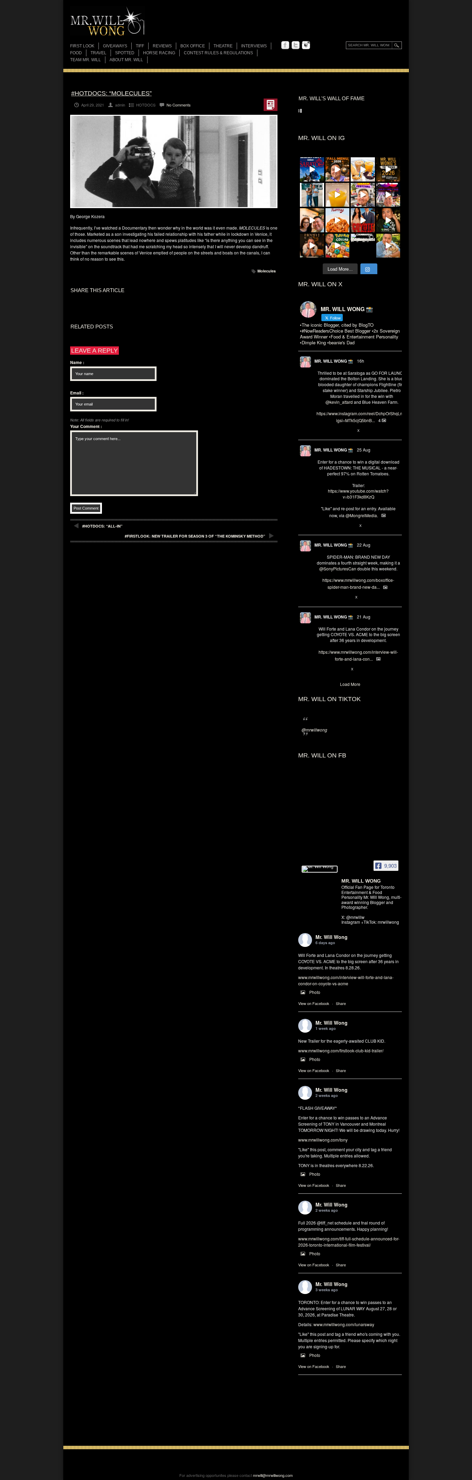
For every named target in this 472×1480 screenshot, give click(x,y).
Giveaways (115, 46)
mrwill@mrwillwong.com (273, 1475)
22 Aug (363, 545)
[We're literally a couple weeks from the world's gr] (388, 169)
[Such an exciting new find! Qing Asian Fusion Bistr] (388, 220)
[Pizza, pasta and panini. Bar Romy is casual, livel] (337, 220)
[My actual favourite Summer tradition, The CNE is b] (388, 195)
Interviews (254, 46)
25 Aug (363, 450)
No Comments (179, 105)
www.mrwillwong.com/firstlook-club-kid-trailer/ (341, 1050)
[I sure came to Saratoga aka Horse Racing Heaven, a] (312, 169)
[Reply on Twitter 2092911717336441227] (320, 431)
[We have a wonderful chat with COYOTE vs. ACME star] (363, 220)
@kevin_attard (339, 402)
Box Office (192, 46)
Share (341, 1003)
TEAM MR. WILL (85, 59)
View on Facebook (313, 1003)
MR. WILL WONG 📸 (333, 361)
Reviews (162, 46)
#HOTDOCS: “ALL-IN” (102, 526)
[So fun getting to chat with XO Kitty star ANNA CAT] (312, 220)
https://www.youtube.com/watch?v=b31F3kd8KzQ (358, 494)
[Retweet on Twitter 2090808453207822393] (331, 669)
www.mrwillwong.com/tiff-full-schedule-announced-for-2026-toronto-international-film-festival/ (348, 1242)
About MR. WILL (126, 59)
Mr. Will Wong (331, 936)
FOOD (76, 52)
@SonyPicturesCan (337, 568)
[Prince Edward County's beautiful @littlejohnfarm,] (363, 246)
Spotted (124, 52)
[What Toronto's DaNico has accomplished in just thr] (337, 195)
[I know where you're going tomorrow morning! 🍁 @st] (337, 169)
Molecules (266, 270)
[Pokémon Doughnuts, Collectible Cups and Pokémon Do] (337, 246)
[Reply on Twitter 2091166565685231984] (320, 598)
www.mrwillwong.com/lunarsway (343, 1324)
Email (77, 393)
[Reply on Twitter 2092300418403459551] (320, 526)
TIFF (140, 46)
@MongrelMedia (361, 515)
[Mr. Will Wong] (320, 869)
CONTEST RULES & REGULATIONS (218, 52)
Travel (98, 52)
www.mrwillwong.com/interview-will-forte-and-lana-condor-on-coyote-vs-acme (346, 980)
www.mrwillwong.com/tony (323, 1140)
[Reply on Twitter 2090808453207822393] (320, 669)
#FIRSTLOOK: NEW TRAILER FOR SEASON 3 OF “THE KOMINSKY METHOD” (195, 536)
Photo (314, 992)
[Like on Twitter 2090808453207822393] (343, 669)
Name (77, 362)
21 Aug (363, 617)
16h (360, 361)
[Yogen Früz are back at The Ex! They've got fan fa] (363, 169)
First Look (82, 46)
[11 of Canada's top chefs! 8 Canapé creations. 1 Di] (388, 246)
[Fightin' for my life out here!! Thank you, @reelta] (312, 195)
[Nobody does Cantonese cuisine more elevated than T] (312, 246)
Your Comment (86, 426)
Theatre (223, 46)
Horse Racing (159, 52)
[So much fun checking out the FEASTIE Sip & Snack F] (363, 195)
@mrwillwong (314, 730)
